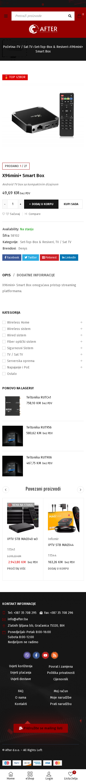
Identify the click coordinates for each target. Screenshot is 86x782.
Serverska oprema (20, 361)
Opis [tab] (6, 275)
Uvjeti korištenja (20, 666)
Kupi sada (71, 204)
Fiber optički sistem (21, 342)
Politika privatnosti (61, 673)
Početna (9, 47)
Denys (22, 248)
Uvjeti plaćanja (20, 673)
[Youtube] (45, 655)
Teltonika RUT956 (39, 427)
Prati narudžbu (61, 704)
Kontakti (21, 704)
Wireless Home (18, 322)
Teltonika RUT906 (39, 457)
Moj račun (61, 691)
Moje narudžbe (61, 698)
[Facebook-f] (36, 655)
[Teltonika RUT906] (12, 466)
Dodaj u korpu (42, 204)
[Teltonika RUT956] (12, 436)
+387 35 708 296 (61, 613)
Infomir (53, 539)
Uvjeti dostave (21, 679)
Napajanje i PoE (18, 367)
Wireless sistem (19, 329)
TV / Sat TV (25, 47)
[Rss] (54, 655)
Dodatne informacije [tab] (36, 275)
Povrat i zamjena (61, 667)
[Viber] (27, 655)
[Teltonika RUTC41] (12, 406)
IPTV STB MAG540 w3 (22, 539)
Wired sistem (16, 335)
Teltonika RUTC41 (38, 397)
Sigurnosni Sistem (20, 348)
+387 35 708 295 (25, 613)
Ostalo (12, 374)
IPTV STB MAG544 (61, 545)
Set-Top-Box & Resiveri (51, 47)
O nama (20, 698)
